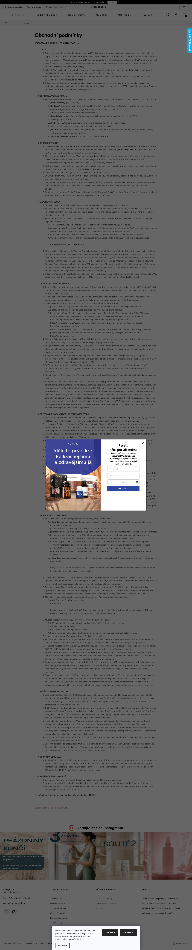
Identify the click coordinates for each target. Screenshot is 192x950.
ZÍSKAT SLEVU (123, 489)
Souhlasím (128, 932)
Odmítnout (110, 932)
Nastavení (62, 945)
